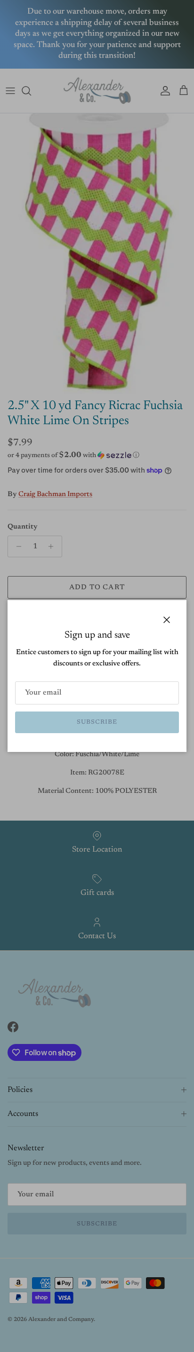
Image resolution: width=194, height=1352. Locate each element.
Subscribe (97, 722)
